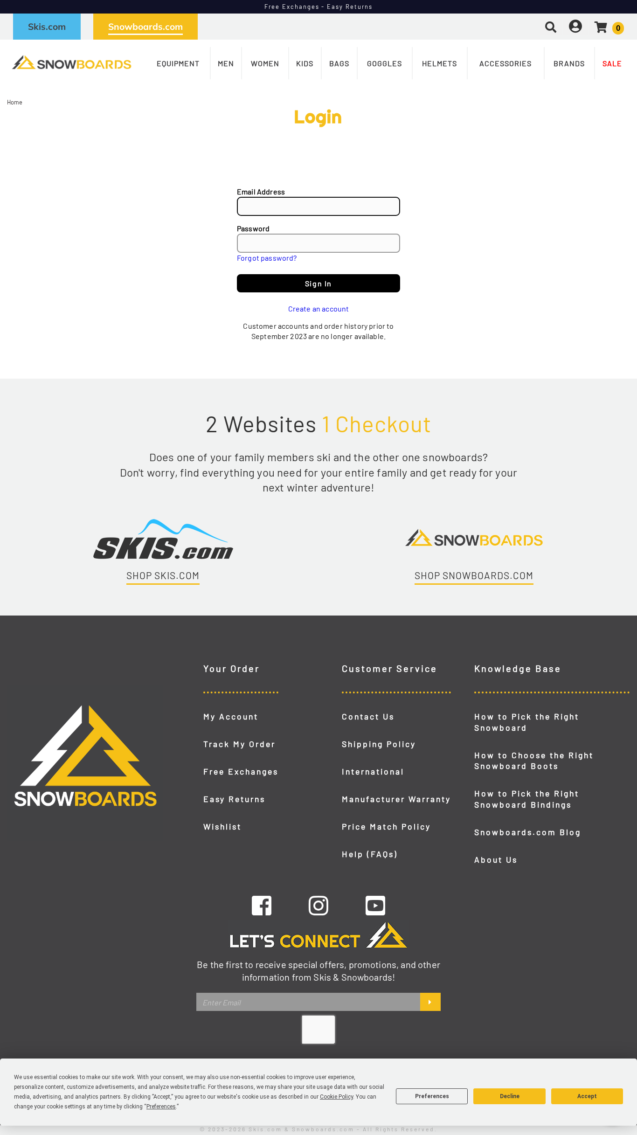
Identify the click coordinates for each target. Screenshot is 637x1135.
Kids (304, 63)
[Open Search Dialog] (551, 26)
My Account (230, 716)
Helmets (439, 63)
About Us (496, 859)
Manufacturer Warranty (396, 799)
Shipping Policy (379, 744)
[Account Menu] (575, 26)
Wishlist (222, 826)
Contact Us (368, 716)
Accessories (505, 63)
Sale (612, 63)
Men (226, 63)
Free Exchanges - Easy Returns (318, 6)
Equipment (178, 63)
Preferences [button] (161, 1106)
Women (265, 63)
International (373, 771)
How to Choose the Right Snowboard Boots (534, 760)
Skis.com (47, 26)
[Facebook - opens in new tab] (261, 905)
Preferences (432, 1096)
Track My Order (239, 744)
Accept (587, 1096)
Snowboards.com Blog (527, 832)
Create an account (318, 308)
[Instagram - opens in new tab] (318, 905)
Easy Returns (234, 799)
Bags (339, 63)
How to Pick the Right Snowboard (526, 722)
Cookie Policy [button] (336, 1096)
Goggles (384, 63)
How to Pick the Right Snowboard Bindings (526, 799)
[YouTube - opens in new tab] (375, 905)
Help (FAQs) (370, 854)
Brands (569, 63)
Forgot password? (267, 257)
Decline (509, 1096)
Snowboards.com (145, 26)
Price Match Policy (386, 826)
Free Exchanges (240, 771)
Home (15, 102)
